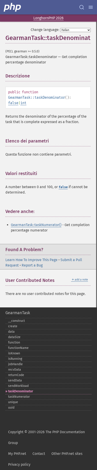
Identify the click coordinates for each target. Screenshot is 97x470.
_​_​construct (16, 321)
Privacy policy (19, 464)
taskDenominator (20, 391)
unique (13, 402)
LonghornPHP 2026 (48, 18)
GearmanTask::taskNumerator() (36, 225)
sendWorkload (18, 386)
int (23, 103)
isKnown (14, 353)
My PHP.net (17, 453)
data (11, 332)
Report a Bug (32, 265)
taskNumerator (19, 397)
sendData (15, 380)
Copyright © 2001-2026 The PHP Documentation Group (46, 437)
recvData (14, 370)
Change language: (45, 30)
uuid (11, 407)
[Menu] (90, 7)
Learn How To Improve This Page (31, 260)
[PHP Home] (13, 7)
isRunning (15, 359)
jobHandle (15, 364)
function (14, 342)
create (12, 326)
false (13, 103)
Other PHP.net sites (66, 453)
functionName (18, 348)
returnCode (16, 375)
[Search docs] (81, 7)
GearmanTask (17, 312)
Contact (38, 453)
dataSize (14, 337)
